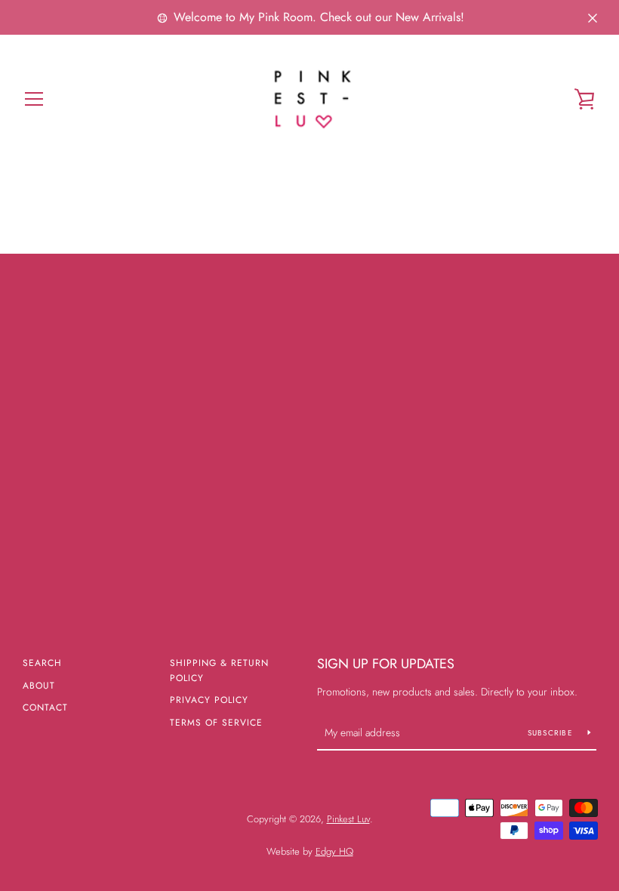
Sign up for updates (385, 664)
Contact (45, 707)
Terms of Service (216, 722)
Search (42, 663)
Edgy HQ (334, 851)
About (39, 685)
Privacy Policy (209, 700)
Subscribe (552, 732)
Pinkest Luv (348, 819)
